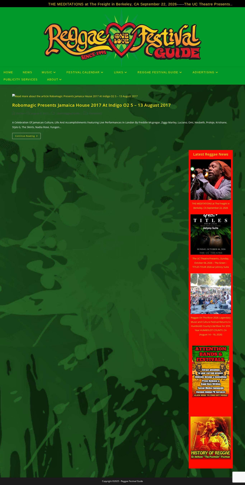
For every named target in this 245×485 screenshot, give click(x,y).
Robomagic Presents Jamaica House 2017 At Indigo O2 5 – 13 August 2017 (91, 105)
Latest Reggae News (68, 113)
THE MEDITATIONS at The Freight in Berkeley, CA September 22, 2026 (94, 4)
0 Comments (94, 113)
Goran (20, 113)
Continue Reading (28, 136)
